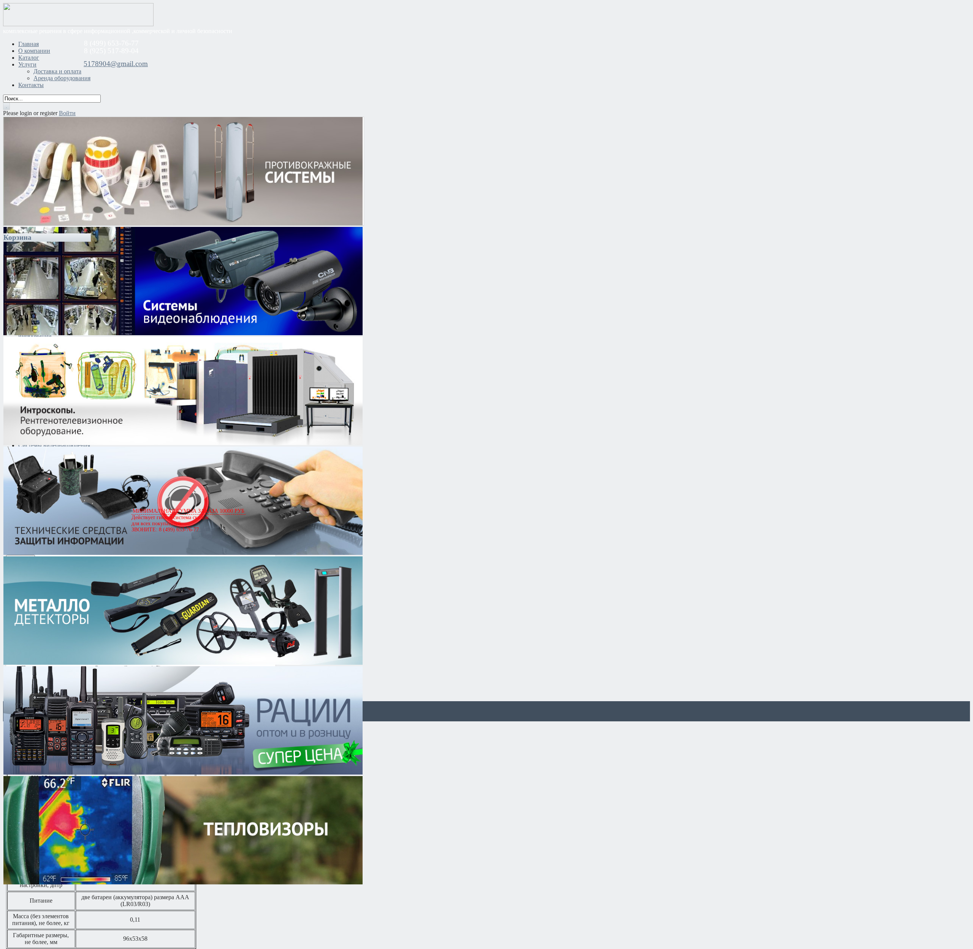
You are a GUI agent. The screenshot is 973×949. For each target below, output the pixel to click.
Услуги (27, 64)
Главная (28, 44)
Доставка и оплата (57, 71)
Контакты (31, 85)
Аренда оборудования (61, 78)
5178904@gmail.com (116, 64)
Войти (67, 113)
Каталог (28, 57)
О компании (34, 51)
